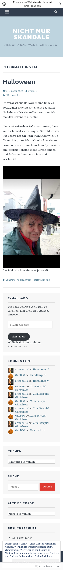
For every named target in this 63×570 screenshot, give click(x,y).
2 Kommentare (13, 95)
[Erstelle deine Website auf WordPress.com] (31, 4)
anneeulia (21, 369)
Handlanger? (41, 369)
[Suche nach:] (23, 486)
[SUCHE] (56, 12)
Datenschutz (38, 430)
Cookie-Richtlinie (43, 556)
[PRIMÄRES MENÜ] (7, 12)
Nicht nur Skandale (32, 34)
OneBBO (32, 91)
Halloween (19, 81)
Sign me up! (19, 336)
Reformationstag (41, 279)
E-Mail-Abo (18, 298)
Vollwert (10, 279)
